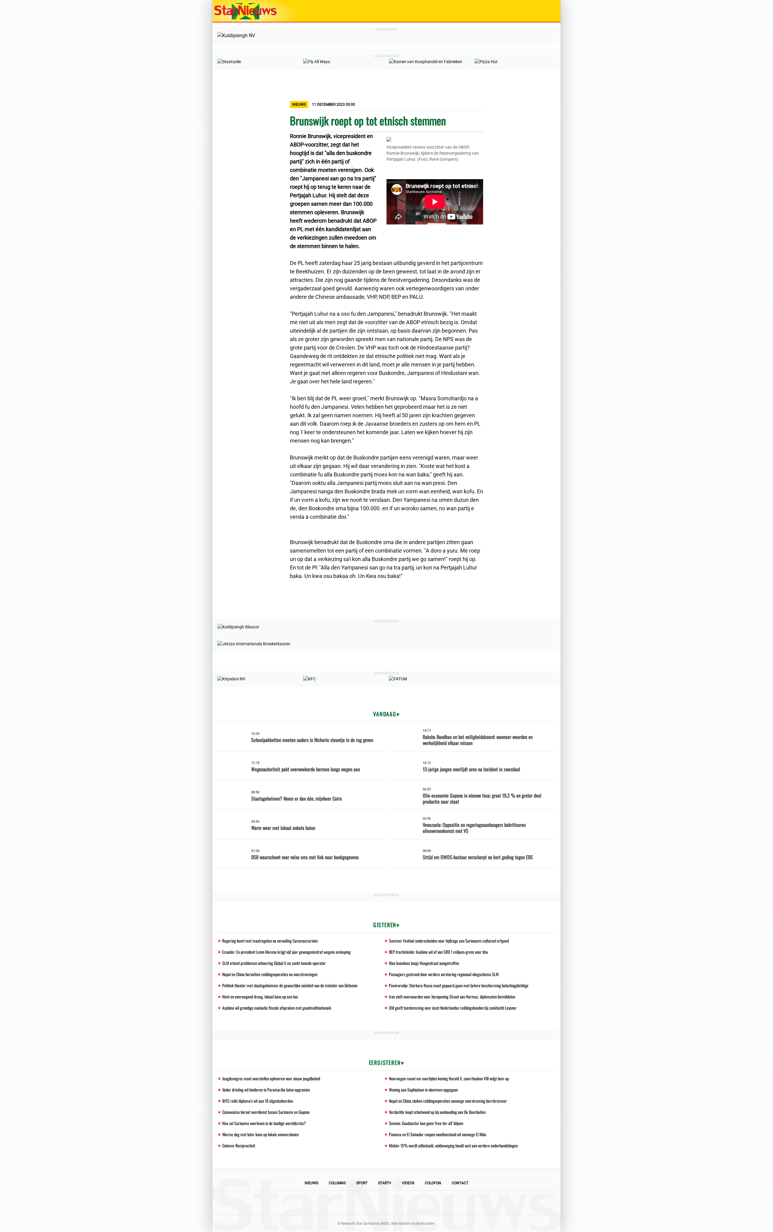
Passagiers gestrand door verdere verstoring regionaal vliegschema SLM (444, 974)
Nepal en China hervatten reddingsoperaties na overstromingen (269, 974)
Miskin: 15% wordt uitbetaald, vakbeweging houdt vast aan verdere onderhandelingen (453, 1145)
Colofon (433, 1183)
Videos (408, 1183)
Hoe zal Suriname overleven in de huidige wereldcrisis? (264, 1123)
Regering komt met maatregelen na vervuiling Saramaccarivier (270, 940)
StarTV (384, 1183)
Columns (337, 1183)
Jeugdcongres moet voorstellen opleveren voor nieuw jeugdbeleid (271, 1078)
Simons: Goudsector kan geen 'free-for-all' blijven (426, 1123)
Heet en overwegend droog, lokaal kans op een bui (260, 996)
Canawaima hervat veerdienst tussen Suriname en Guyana (266, 1112)
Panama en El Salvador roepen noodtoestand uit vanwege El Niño (437, 1134)
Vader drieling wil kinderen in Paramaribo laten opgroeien (266, 1089)
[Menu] (549, 11)
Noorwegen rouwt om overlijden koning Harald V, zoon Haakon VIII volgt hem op (449, 1078)
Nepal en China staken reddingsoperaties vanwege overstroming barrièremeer (448, 1101)
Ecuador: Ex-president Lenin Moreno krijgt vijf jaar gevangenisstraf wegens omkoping (286, 952)
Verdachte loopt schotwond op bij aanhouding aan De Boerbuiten (437, 1112)
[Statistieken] (557, 1227)
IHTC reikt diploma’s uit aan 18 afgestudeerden (257, 1101)
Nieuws (311, 1183)
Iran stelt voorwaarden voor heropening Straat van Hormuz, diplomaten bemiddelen (452, 996)
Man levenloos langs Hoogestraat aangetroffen (424, 963)
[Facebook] (345, 1203)
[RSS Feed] (427, 1203)
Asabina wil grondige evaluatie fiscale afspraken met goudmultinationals (276, 1008)
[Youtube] (366, 1203)
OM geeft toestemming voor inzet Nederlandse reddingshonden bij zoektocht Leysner (453, 1008)
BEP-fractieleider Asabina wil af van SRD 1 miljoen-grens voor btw (438, 952)
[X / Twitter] (386, 1203)
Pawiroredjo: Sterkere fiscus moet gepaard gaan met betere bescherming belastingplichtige (458, 985)
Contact (460, 1183)
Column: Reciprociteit (238, 1145)
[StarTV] (542, 11)
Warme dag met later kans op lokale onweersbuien (260, 1134)
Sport (361, 1183)
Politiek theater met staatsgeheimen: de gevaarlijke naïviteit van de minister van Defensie (290, 985)
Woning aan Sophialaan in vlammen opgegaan (423, 1089)
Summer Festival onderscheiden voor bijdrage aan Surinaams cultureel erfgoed (449, 940)
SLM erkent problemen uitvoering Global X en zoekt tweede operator (274, 963)
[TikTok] (407, 1203)
